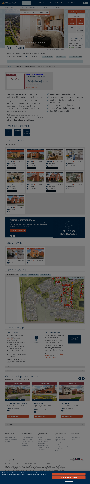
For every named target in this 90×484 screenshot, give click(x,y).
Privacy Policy (43, 474)
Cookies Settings (69, 481)
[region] (45, 477)
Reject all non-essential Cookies (69, 477)
